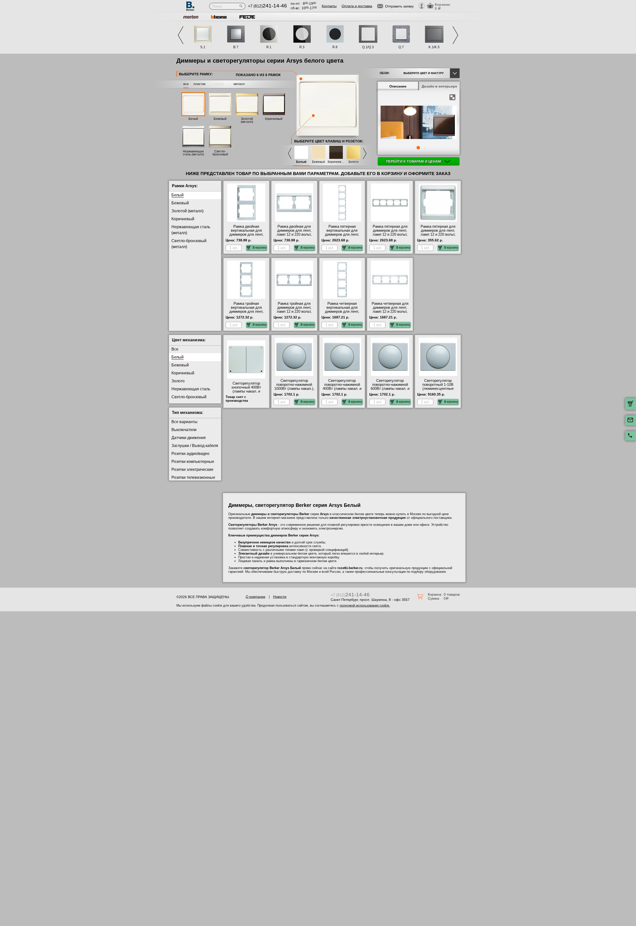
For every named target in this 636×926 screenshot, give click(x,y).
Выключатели (184, 430)
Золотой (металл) (247, 120)
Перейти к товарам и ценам (414, 161)
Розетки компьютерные (192, 461)
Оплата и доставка (357, 6)
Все (174, 349)
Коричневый (273, 118)
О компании (255, 597)
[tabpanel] (419, 123)
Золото (353, 162)
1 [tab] (418, 147)
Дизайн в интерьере (439, 86)
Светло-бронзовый (188, 397)
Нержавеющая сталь (190, 389)
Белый (193, 118)
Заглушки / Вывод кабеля (194, 445)
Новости (279, 597)
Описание (397, 86)
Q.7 (401, 47)
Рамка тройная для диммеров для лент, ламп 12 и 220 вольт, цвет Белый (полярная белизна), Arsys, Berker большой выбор (294, 313)
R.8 (334, 47)
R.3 (301, 47)
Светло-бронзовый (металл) (220, 154)
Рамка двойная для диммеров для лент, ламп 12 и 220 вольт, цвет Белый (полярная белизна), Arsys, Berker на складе (294, 236)
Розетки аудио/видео (190, 453)
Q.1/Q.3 (368, 47)
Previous (181, 35)
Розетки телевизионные (193, 477)
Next (455, 35)
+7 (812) (267, 6)
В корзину (260, 247)
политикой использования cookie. (365, 605)
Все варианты (184, 422)
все (186, 84)
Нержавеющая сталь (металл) (193, 153)
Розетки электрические (192, 469)
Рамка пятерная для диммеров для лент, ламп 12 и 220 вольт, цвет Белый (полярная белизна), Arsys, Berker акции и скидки (438, 236)
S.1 (202, 47)
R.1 (268, 47)
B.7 (235, 47)
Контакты (329, 6)
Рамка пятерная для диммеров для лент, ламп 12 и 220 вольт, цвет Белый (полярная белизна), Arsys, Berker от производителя (390, 236)
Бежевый (220, 118)
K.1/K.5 (434, 47)
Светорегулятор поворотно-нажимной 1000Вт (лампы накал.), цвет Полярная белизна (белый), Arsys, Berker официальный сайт (294, 390)
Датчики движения (188, 438)
